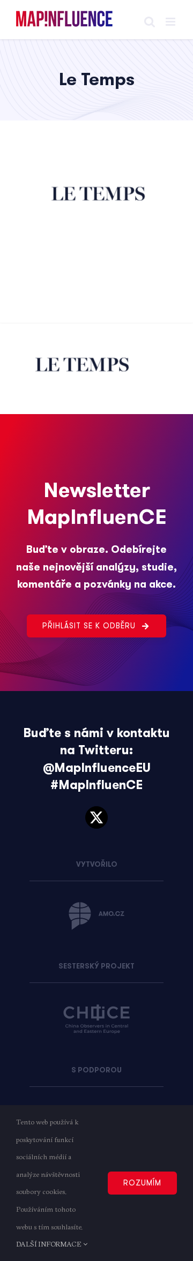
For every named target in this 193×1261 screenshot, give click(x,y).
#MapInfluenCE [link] (96, 785)
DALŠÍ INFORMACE (49, 1244)
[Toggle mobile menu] (171, 21)
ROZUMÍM (142, 1182)
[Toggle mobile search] (149, 21)
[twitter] (96, 817)
